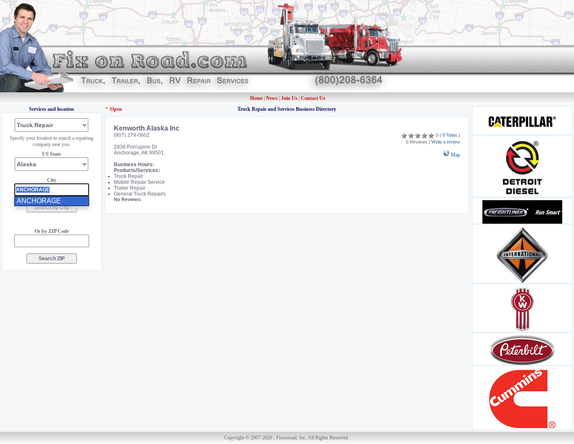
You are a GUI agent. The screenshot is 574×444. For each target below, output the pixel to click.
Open (116, 109)
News (272, 98)
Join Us (289, 98)
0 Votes (449, 135)
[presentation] (51, 189)
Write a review (445, 142)
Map (455, 155)
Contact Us (313, 98)
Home (256, 98)
